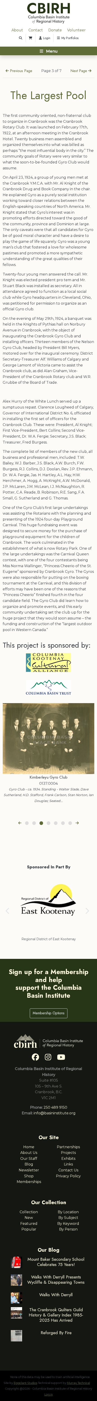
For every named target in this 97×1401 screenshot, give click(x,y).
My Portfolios (69, 38)
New (29, 1218)
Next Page (79, 70)
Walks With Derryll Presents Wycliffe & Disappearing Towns (56, 1279)
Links (68, 1164)
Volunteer (76, 30)
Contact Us (68, 1170)
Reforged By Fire (56, 1332)
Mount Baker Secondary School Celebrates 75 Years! (56, 1262)
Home (28, 1147)
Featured (28, 1223)
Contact (35, 30)
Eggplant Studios (25, 1383)
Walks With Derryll (56, 1294)
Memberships (29, 1182)
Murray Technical (78, 1383)
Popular (28, 1229)
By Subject (68, 1218)
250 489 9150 (55, 1107)
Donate (55, 30)
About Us (28, 1152)
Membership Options (49, 1013)
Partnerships (68, 1147)
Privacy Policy (68, 1176)
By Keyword (68, 1223)
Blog (29, 1164)
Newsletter (29, 1170)
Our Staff (28, 1158)
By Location (68, 1212)
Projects (68, 1152)
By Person (68, 1229)
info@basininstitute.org (55, 1113)
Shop (29, 1176)
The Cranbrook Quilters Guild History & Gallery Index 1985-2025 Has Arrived (56, 1314)
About (17, 30)
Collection (29, 1212)
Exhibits (68, 1158)
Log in (48, 1394)
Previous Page (20, 70)
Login (46, 38)
